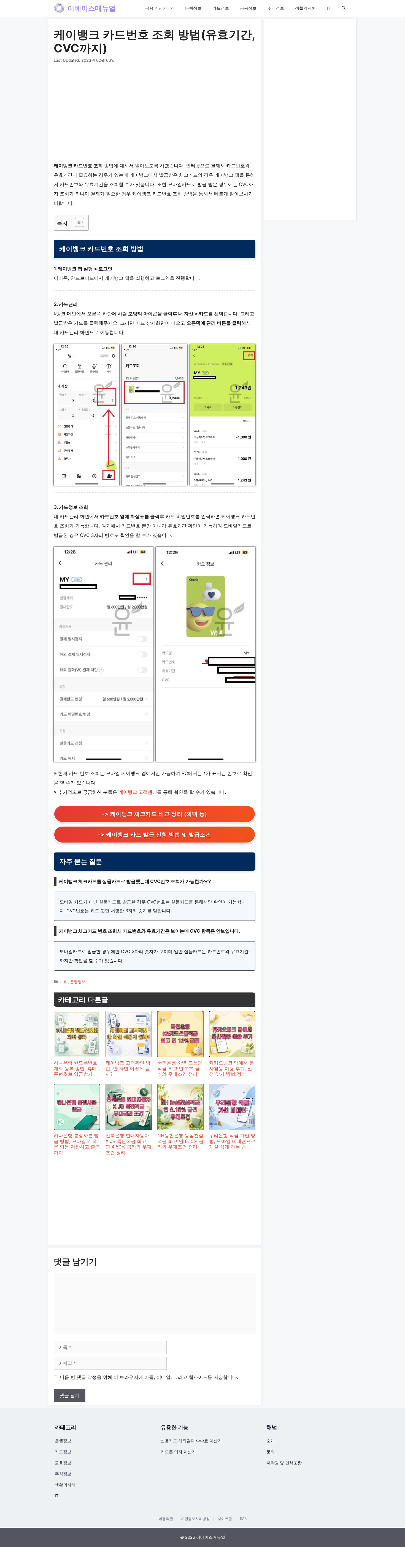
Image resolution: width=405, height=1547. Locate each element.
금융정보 (248, 8)
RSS (243, 1519)
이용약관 (166, 1519)
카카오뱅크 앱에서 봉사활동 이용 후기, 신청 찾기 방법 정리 (231, 1068)
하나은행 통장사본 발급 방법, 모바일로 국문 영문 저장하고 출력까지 (77, 1144)
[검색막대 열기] (343, 8)
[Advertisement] (154, 114)
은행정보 (193, 8)
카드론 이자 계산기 (178, 1451)
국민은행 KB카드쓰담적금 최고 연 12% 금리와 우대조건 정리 (179, 1068)
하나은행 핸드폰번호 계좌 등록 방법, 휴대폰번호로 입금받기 (75, 1068)
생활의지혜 (305, 8)
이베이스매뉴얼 (92, 8)
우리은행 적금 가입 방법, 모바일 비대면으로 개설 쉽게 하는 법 (232, 1141)
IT (329, 8)
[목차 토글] (77, 222)
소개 (270, 1440)
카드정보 (220, 8)
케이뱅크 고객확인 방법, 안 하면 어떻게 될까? (128, 1068)
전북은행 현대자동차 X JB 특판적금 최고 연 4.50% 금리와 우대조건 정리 (129, 1144)
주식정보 (276, 8)
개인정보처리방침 (195, 1519)
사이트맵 (225, 1519)
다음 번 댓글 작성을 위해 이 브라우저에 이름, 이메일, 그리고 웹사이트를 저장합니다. (149, 1377)
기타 (64, 981)
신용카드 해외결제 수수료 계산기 (191, 1440)
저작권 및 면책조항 (284, 1462)
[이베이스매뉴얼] (59, 8)
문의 (270, 1451)
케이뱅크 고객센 (135, 792)
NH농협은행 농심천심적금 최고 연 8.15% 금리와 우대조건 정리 (180, 1141)
